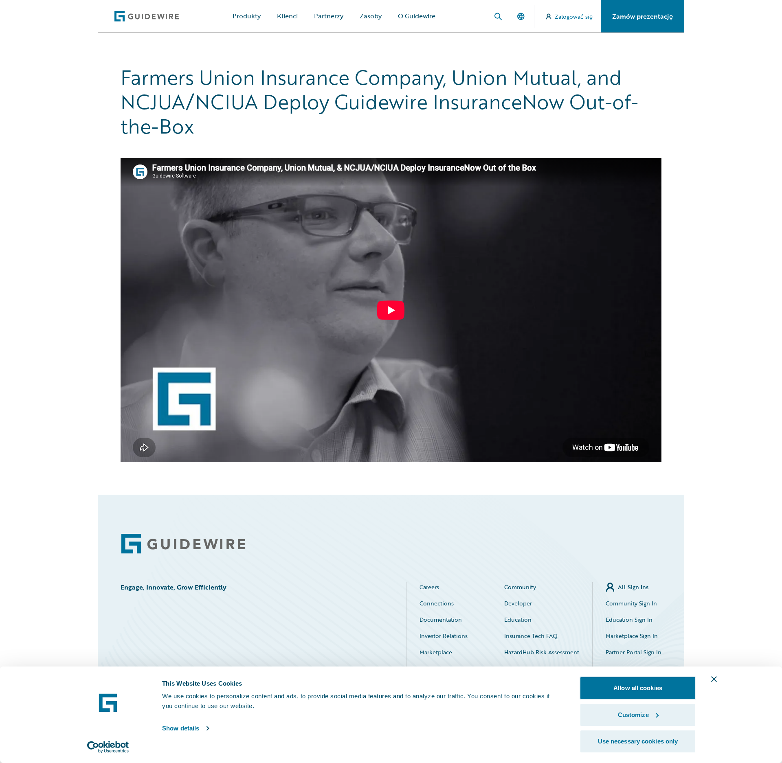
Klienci (287, 16)
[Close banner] (714, 679)
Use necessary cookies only (638, 741)
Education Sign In (629, 619)
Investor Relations (444, 635)
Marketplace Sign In (632, 635)
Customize (633, 714)
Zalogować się (574, 16)
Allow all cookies (637, 687)
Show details (180, 728)
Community (520, 587)
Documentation (441, 619)
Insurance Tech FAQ (531, 635)
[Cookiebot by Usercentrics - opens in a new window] (108, 747)
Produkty (247, 16)
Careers (429, 587)
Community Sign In (631, 603)
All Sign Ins (633, 587)
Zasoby (371, 16)
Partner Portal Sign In (633, 652)
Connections (437, 603)
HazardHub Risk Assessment (541, 652)
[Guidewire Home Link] (183, 544)
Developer (518, 603)
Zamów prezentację (642, 16)
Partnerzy (328, 16)
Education (518, 619)
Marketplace (436, 652)
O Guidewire (416, 16)
